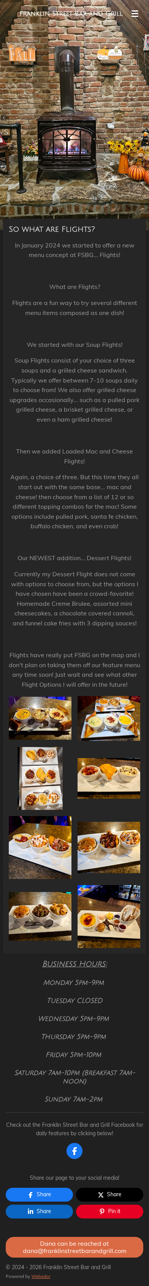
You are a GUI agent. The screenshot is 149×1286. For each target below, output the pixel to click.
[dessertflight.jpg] (108, 916)
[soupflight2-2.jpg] (108, 718)
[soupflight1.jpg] (40, 718)
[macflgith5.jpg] (40, 916)
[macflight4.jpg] (108, 847)
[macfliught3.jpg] (40, 847)
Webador (40, 1276)
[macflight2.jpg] (108, 778)
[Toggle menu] (134, 13)
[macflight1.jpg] (40, 778)
